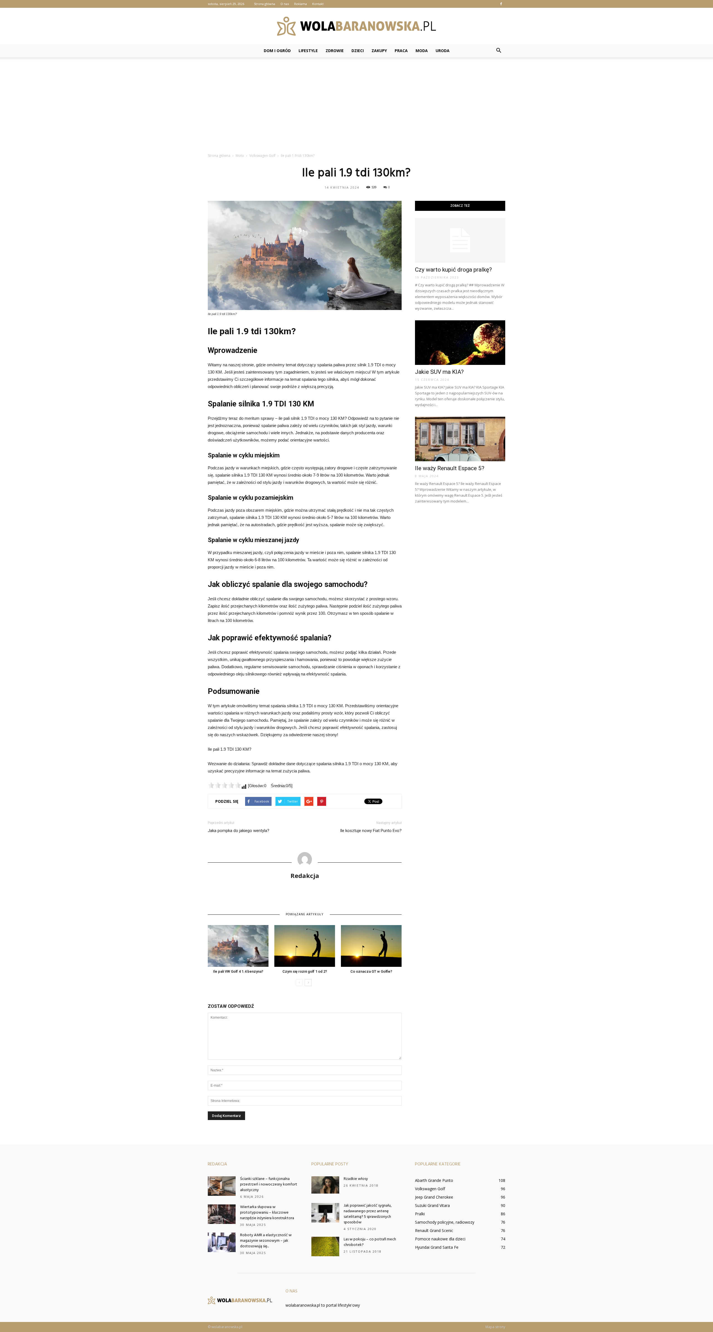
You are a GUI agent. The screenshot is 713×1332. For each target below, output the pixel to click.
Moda (422, 50)
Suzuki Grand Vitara (432, 1205)
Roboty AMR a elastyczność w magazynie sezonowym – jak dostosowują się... (266, 1241)
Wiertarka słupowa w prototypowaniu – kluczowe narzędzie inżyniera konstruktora (267, 1212)
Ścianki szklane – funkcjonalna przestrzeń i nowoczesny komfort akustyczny (268, 1184)
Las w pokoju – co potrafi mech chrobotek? (370, 1242)
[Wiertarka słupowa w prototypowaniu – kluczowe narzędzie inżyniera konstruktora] (222, 1214)
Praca (401, 50)
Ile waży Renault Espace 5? (449, 468)
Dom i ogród (277, 50)
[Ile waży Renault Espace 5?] (460, 439)
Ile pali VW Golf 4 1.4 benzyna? (238, 971)
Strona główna (264, 4)
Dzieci (357, 50)
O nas (284, 4)
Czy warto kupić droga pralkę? (453, 269)
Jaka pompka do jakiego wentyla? (238, 830)
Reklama (300, 4)
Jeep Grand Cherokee (434, 1197)
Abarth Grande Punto (434, 1180)
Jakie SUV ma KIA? (439, 372)
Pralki (420, 1213)
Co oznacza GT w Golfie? (371, 971)
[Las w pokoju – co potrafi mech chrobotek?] (325, 1246)
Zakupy (379, 50)
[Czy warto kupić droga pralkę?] (460, 240)
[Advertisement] (356, 108)
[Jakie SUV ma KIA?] (460, 342)
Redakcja (304, 875)
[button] (498, 50)
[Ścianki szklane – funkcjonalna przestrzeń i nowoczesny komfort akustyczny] (222, 1186)
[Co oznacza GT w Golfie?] (371, 946)
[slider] (224, 785)
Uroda (443, 50)
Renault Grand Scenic (434, 1230)
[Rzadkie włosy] (325, 1185)
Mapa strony (495, 1326)
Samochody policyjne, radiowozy (444, 1222)
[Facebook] (501, 4)
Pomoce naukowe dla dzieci (440, 1238)
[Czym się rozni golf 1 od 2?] (304, 946)
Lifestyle (308, 50)
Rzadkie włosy (356, 1179)
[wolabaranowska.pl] (356, 26)
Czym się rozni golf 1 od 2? (304, 971)
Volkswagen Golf (430, 1188)
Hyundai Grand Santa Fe (436, 1247)
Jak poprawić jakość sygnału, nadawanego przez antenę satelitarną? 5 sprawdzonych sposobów (368, 1214)
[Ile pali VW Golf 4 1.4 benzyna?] (238, 946)
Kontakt (318, 4)
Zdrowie (335, 50)
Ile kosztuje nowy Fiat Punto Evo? (371, 830)
